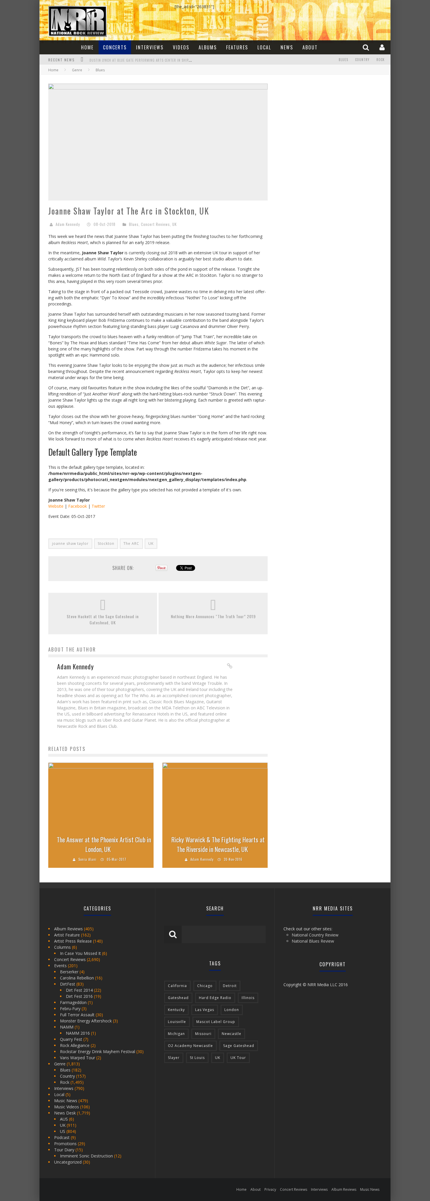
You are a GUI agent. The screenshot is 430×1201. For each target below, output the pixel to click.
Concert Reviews (155, 224)
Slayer (174, 1057)
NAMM (66, 1027)
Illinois (248, 997)
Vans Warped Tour (77, 1057)
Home (87, 47)
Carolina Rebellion (77, 978)
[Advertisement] (320, 120)
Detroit (230, 985)
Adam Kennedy (68, 224)
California (177, 985)
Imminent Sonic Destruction (86, 1156)
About (310, 47)
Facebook (77, 506)
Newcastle (231, 1033)
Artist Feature (67, 935)
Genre (60, 1064)
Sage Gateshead (238, 1045)
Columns (62, 947)
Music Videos (66, 1107)
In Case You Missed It (80, 953)
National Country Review (315, 935)
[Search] (366, 47)
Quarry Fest (71, 1039)
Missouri (203, 1033)
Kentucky (176, 1009)
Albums (208, 47)
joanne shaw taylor (70, 543)
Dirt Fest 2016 (79, 996)
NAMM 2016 (78, 1033)
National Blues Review (313, 941)
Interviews (150, 47)
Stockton (106, 543)
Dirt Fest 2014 (79, 990)
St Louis (197, 1057)
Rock (380, 59)
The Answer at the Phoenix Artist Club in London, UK (104, 844)
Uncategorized (68, 1162)
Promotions (65, 1143)
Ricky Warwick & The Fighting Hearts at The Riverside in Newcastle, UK (218, 844)
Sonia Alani (87, 859)
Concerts (115, 47)
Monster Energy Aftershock (86, 1021)
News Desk (65, 1113)
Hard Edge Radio (215, 997)
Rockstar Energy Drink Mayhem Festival (97, 1051)
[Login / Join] (383, 47)
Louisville (177, 1021)
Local (264, 47)
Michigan (176, 1033)
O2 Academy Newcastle (190, 1045)
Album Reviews (68, 929)
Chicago (205, 985)
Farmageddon (73, 1002)
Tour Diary (64, 1149)
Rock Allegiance (75, 1045)
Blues (343, 59)
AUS (64, 1119)
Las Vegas (204, 1009)
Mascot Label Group (215, 1021)
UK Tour (238, 1057)
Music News (65, 1100)
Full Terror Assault (77, 1014)
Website (55, 506)
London (231, 1009)
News (287, 47)
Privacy (270, 1189)
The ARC (131, 543)
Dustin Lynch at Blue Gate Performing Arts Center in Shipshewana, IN (149, 60)
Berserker (69, 971)
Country (362, 59)
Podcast (62, 1137)
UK (174, 224)
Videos (181, 47)
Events (60, 965)
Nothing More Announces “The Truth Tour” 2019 (213, 616)
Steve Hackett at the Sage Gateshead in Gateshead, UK (103, 619)
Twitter (98, 506)
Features (237, 47)
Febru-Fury (70, 1008)
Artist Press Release (73, 941)
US (62, 1131)
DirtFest (67, 984)
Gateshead (178, 997)
